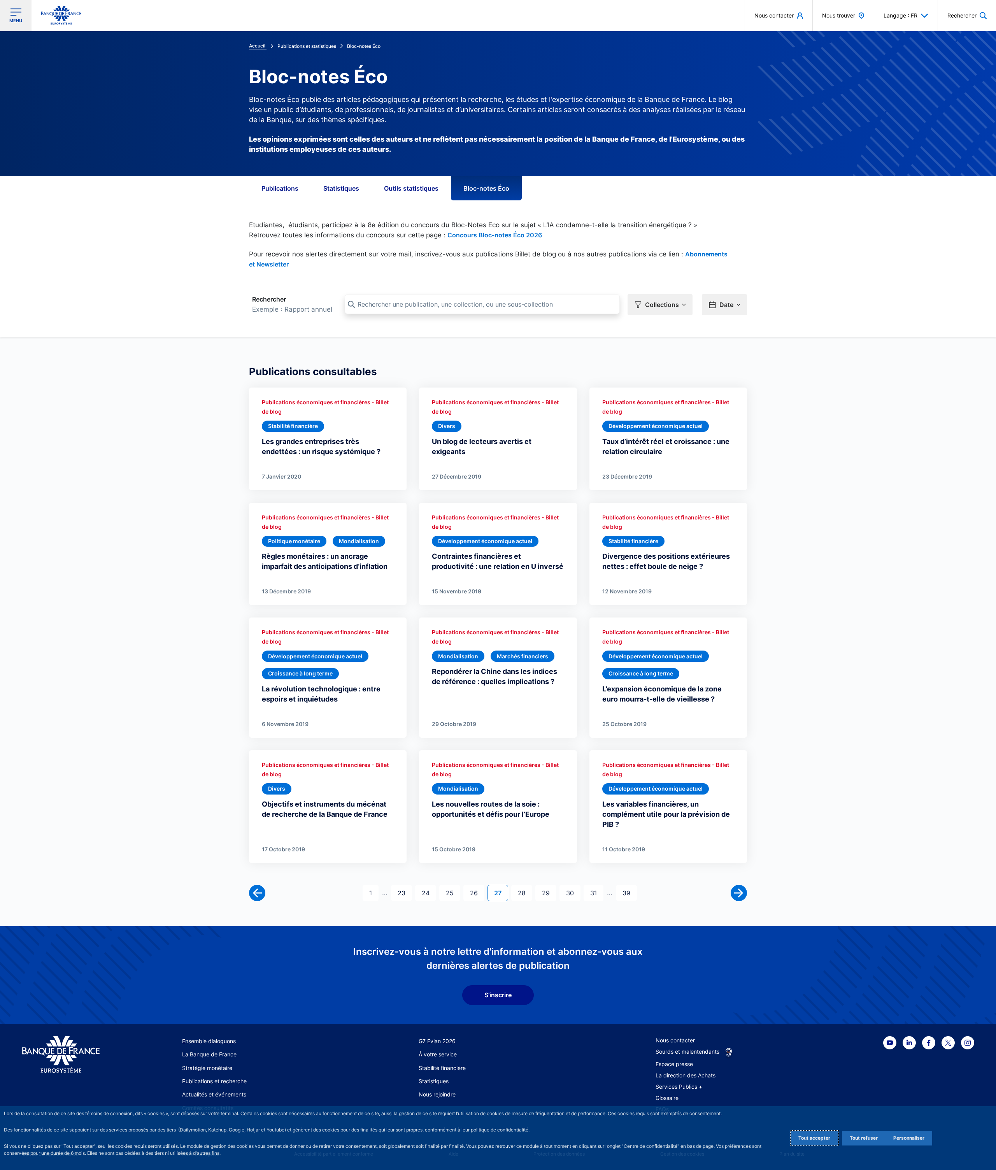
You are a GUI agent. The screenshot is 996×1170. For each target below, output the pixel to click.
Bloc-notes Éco (486, 188)
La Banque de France (209, 1054)
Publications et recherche (214, 1081)
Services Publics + (679, 1086)
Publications (279, 188)
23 (404, 893)
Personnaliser (908, 1138)
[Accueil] (69, 1054)
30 (573, 893)
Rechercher (269, 299)
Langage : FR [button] (900, 15)
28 (524, 893)
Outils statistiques (411, 188)
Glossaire (667, 1098)
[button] (967, 15)
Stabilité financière (442, 1068)
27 (501, 893)
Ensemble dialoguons (209, 1041)
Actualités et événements (214, 1094)
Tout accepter (814, 1138)
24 (428, 893)
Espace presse (674, 1064)
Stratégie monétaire (207, 1068)
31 (596, 893)
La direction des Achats (685, 1075)
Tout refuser (864, 1138)
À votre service (438, 1054)
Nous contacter (675, 1040)
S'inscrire (498, 995)
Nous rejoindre (437, 1094)
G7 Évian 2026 (437, 1041)
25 (452, 893)
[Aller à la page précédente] (257, 893)
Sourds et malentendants (687, 1051)
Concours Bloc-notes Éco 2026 (494, 235)
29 (549, 893)
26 (477, 893)
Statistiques (341, 188)
